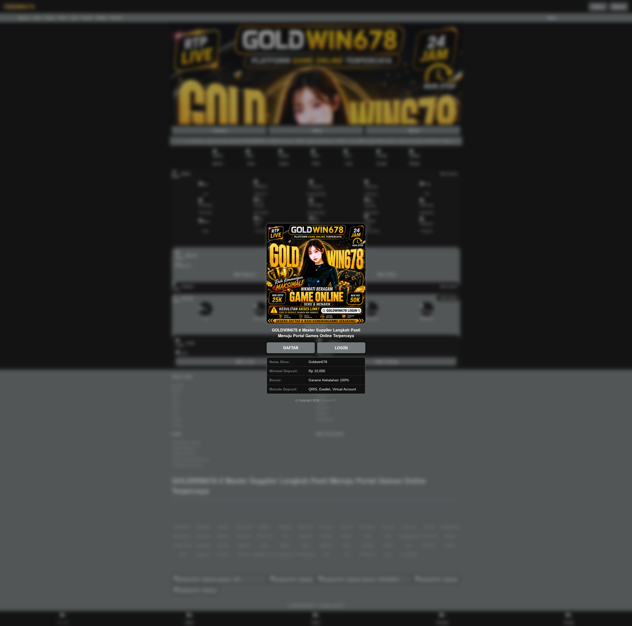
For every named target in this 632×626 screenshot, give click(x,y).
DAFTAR (290, 347)
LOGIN (341, 347)
